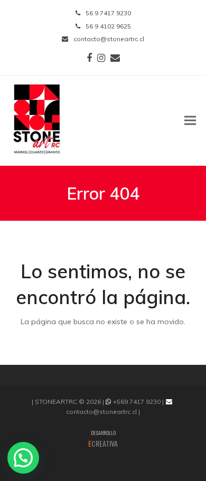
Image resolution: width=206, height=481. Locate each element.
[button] (190, 120)
